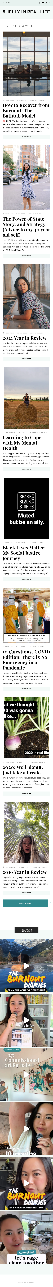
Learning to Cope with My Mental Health (22, 442)
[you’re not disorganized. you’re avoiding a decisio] (26, 1020)
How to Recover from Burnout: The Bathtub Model (26, 110)
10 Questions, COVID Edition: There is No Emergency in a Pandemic (26, 659)
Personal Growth (40, 432)
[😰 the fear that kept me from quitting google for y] (26, 1183)
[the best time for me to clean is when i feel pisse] (26, 1237)
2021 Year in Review (25, 338)
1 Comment (9, 100)
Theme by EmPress (26, 1283)
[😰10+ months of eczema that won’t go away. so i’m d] (26, 1128)
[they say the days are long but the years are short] (26, 1074)
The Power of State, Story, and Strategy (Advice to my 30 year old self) (26, 227)
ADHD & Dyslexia (37, 100)
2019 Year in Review (25, 872)
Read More (26, 137)
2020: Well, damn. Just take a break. (23, 769)
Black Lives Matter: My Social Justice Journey (24, 552)
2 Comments (9, 432)
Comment (8, 214)
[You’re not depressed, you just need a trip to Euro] (26, 965)
